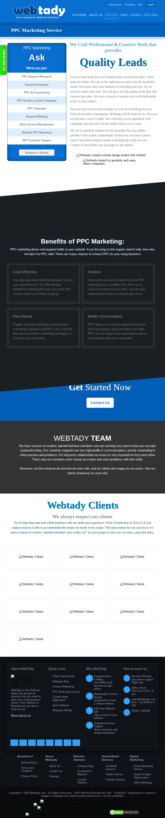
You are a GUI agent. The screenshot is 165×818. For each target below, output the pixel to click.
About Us (95, 15)
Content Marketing (63, 686)
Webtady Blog (61, 681)
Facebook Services (111, 768)
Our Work (79, 15)
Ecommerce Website (84, 773)
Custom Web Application (60, 698)
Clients (135, 15)
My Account (115, 4)
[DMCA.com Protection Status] (124, 814)
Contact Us (100, 403)
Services (111, 15)
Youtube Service (115, 779)
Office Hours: (142, 691)
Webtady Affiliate (62, 710)
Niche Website (61, 705)
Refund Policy (29, 762)
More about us (21, 715)
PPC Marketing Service (66, 691)
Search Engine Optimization (142, 776)
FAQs (124, 15)
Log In (150, 4)
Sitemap (54, 776)
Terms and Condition (27, 769)
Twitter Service (114, 774)
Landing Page (85, 766)
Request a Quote (36, 152)
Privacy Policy (29, 776)
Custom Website (82, 781)
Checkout (129, 4)
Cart (140, 4)
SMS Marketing (143, 782)
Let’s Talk (151, 15)
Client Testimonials (64, 676)
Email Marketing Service (143, 768)
